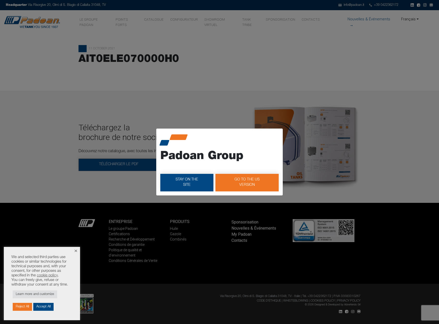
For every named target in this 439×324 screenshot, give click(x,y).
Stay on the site (187, 182)
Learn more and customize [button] (35, 294)
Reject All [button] (22, 306)
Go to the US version (247, 182)
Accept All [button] (43, 306)
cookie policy (47, 275)
